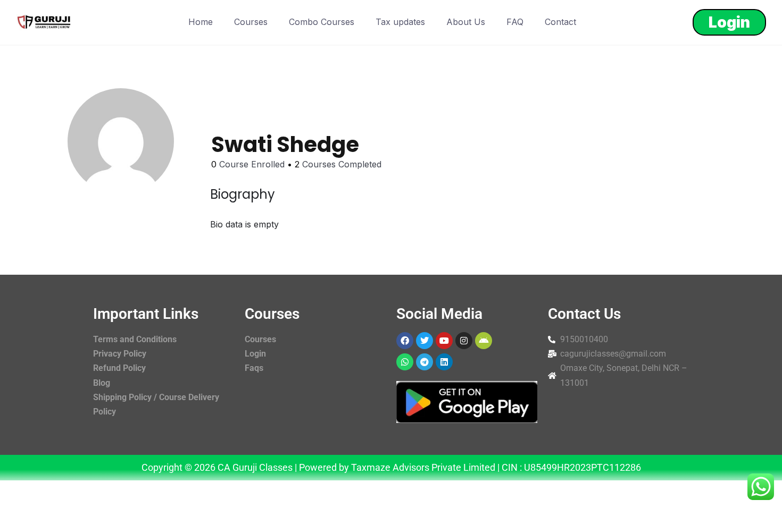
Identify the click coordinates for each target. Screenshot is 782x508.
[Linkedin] (444, 361)
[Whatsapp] (404, 361)
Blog (101, 383)
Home (200, 21)
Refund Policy (119, 368)
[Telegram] (424, 361)
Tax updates (400, 21)
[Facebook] (404, 340)
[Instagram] (463, 340)
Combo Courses (321, 21)
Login (729, 22)
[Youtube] (444, 340)
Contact (560, 21)
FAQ (514, 21)
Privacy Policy (119, 354)
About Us (465, 21)
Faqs (254, 368)
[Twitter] (424, 340)
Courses (251, 21)
